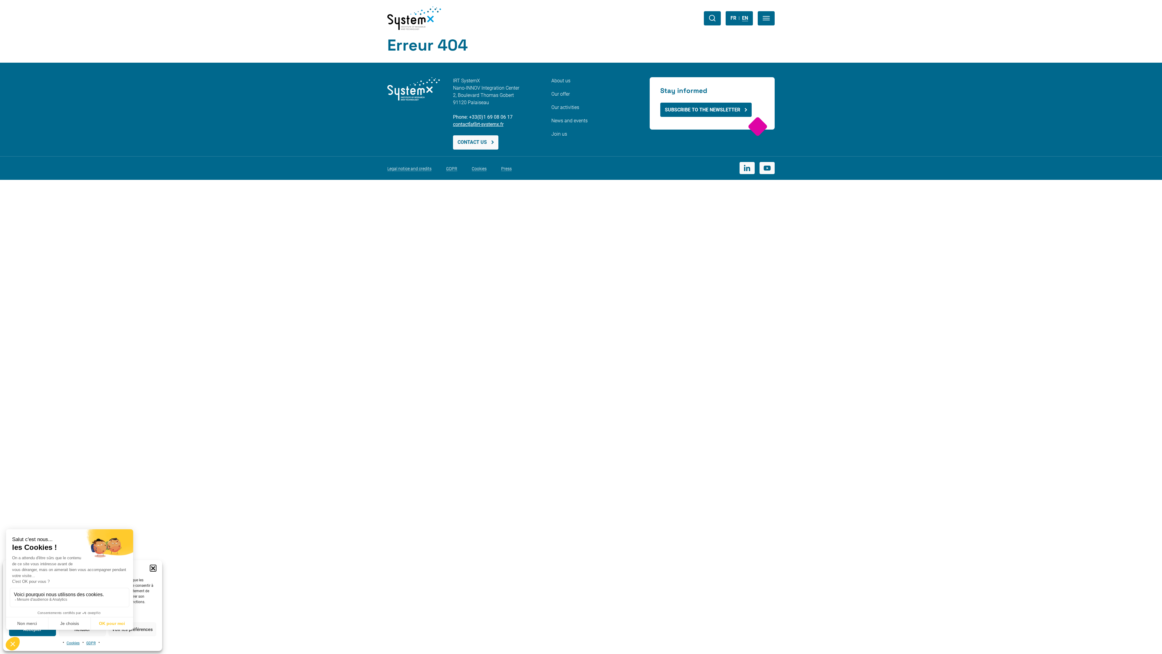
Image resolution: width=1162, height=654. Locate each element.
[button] (153, 568)
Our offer (560, 94)
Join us (559, 134)
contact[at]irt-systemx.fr (478, 124)
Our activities (565, 107)
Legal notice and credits (409, 168)
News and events (569, 121)
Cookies (73, 643)
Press (506, 168)
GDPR (91, 643)
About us (560, 81)
